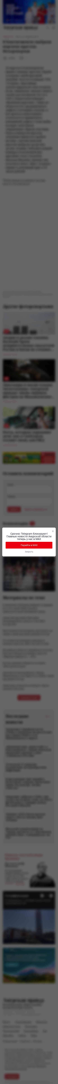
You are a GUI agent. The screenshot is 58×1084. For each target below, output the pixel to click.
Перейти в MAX (29, 545)
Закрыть (29, 551)
